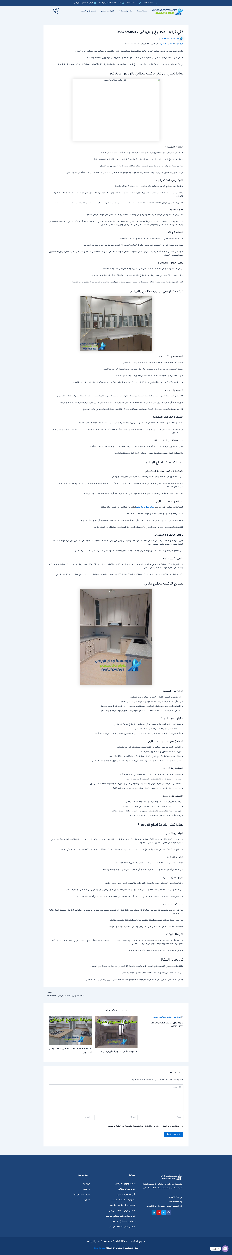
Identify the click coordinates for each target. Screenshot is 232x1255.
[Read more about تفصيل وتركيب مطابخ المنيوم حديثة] (116, 1032)
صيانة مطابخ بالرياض (145, 507)
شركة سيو (99, 1248)
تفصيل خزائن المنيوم (88, 11)
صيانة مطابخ (142, 11)
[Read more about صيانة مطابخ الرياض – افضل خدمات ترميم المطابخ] (70, 1031)
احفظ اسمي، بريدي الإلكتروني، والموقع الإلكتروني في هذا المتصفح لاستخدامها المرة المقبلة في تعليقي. (144, 1126)
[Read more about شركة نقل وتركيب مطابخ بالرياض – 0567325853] (168, 1017)
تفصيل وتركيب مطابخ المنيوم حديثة (119, 1052)
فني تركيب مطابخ (107, 11)
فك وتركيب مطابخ (125, 11)
